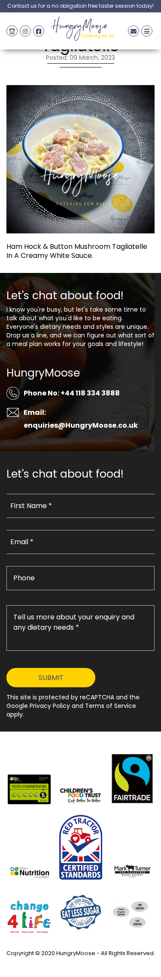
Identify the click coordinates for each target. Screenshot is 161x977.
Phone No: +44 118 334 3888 (72, 393)
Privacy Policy (81, 963)
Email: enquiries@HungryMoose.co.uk (81, 418)
